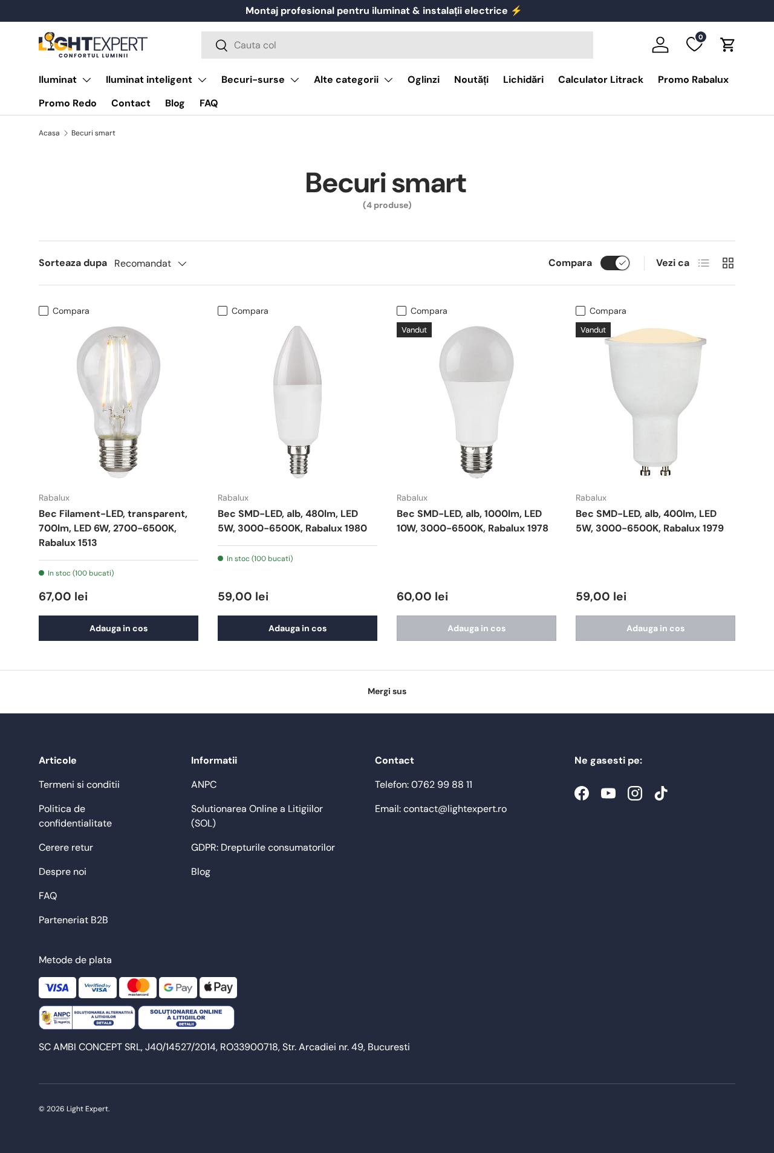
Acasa (49, 133)
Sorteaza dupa (73, 262)
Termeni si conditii (79, 784)
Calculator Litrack (600, 79)
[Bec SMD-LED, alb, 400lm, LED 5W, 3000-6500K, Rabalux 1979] (655, 402)
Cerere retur (66, 847)
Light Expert (87, 1109)
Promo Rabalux (693, 79)
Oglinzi (424, 79)
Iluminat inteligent (149, 79)
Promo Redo (68, 103)
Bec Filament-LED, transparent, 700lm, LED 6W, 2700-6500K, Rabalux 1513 (113, 528)
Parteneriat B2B (73, 920)
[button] (728, 44)
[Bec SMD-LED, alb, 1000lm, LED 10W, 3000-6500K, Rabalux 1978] (476, 402)
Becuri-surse (253, 79)
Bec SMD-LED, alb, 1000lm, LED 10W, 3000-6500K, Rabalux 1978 (472, 520)
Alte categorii (346, 79)
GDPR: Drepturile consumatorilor (263, 847)
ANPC (203, 784)
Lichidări (523, 79)
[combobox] (397, 45)
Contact (131, 103)
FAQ (209, 103)
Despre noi (62, 871)
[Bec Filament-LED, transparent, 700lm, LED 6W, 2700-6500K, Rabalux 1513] (118, 402)
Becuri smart (93, 133)
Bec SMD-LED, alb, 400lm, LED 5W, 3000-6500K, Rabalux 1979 (650, 520)
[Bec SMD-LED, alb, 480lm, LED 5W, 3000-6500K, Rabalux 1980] (297, 402)
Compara (570, 262)
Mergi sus (387, 691)
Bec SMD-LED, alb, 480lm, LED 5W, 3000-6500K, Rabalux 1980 (292, 520)
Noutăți (471, 79)
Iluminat (58, 79)
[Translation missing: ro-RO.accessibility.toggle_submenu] (86, 80)
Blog (175, 103)
